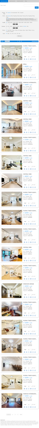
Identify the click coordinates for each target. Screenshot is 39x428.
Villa (18, 12)
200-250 (21, 26)
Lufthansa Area (21, 18)
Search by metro (12, 1)
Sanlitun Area (26, 18)
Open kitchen (10, 30)
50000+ (31, 22)
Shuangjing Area (8, 19)
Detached (11, 31)
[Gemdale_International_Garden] (24, 96)
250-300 (24, 26)
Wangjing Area (31, 18)
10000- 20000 (10, 22)
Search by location (4, 1)
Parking (16, 30)
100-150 (14, 26)
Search (4, 5)
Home (2, 5)
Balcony (24, 30)
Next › (21, 414)
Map (26, 1)
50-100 (11, 26)
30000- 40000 (21, 22)
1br (10, 33)
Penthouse (29, 30)
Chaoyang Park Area (12, 18)
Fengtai (7, 17)
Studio (8, 33)
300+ (28, 26)
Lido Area (17, 18)
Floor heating (20, 30)
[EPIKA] (24, 77)
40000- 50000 (26, 22)
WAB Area (8, 20)
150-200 (17, 26)
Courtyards (21, 12)
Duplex (27, 30)
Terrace (33, 30)
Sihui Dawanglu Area (21, 19)
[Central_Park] (24, 114)
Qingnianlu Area (27, 19)
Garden (13, 30)
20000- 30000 (15, 22)
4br (15, 33)
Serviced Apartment (14, 12)
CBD (8, 18)
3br (14, 33)
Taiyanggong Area (33, 19)
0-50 (8, 26)
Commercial (8, 31)
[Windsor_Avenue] (24, 297)
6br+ (19, 33)
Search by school (20, 1)
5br (17, 33)
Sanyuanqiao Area (15, 19)
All (6, 12)
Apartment (9, 12)
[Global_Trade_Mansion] (24, 59)
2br (12, 33)
